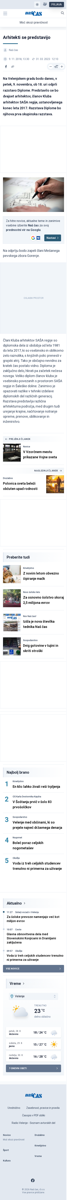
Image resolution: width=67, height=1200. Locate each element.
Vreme (15, 983)
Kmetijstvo (28, 568)
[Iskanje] (62, 12)
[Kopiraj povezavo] (13, 67)
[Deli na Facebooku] (6, 67)
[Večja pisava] (62, 66)
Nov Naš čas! (29, 616)
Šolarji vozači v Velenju (27, 912)
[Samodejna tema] (37, 5)
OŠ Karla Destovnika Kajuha (27, 796)
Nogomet (17, 837)
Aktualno (14, 903)
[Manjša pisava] (50, 66)
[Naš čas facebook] (33, 1180)
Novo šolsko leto (31, 592)
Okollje (16, 858)
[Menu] (5, 13)
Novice (26, 447)
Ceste (18, 929)
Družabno (8, 478)
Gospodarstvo (30, 640)
